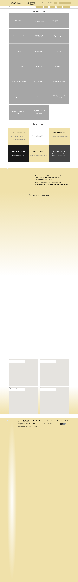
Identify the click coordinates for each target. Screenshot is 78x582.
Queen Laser (17, 7)
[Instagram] (61, 424)
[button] (55, 3)
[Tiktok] (64, 424)
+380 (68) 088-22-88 (31, 2)
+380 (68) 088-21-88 (31, 4)
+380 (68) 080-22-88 (31, 3)
